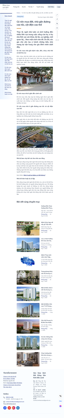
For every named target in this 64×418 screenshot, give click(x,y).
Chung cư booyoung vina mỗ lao (12, 385)
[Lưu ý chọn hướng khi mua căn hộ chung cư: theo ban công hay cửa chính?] (28, 245)
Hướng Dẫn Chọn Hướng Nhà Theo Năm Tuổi (46, 207)
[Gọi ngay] (60, 396)
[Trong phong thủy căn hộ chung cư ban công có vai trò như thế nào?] (28, 277)
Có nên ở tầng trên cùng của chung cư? (47, 338)
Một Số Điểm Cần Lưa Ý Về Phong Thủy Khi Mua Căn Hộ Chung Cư (47, 305)
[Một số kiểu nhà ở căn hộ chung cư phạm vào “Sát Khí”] (28, 294)
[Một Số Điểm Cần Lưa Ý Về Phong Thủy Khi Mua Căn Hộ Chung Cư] (28, 310)
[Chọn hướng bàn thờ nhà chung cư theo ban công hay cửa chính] (28, 359)
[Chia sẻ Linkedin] (57, 28)
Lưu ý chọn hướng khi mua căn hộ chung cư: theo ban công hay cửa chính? (46, 240)
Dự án (24, 7)
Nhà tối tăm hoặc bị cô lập (8, 93)
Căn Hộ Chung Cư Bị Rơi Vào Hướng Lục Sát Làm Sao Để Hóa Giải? (46, 321)
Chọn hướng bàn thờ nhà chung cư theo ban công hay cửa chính (46, 354)
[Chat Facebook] (60, 406)
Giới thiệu (51, 7)
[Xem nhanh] (3, 16)
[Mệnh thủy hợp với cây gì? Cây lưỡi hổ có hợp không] (28, 228)
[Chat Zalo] (60, 401)
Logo (58, 7)
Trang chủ (16, 7)
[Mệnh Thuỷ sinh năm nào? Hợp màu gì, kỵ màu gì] (28, 261)
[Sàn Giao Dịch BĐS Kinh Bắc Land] (6, 6)
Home (18, 13)
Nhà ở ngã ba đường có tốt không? (34, 175)
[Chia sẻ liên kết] (57, 14)
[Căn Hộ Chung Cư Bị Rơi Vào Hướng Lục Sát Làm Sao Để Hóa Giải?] (28, 326)
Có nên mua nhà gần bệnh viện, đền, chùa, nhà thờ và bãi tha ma (8, 61)
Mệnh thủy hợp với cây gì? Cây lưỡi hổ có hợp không (47, 223)
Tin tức (30, 7)
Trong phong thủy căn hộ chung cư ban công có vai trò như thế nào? (46, 272)
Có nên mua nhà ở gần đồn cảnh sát (8, 69)
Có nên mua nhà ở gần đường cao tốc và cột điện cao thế (8, 77)
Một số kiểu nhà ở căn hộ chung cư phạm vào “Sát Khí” (46, 289)
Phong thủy (44, 214)
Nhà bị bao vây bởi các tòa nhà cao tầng (8, 86)
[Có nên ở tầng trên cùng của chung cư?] (28, 343)
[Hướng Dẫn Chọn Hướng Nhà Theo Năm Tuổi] (28, 212)
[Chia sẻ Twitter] (57, 23)
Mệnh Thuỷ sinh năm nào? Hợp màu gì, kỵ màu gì (46, 256)
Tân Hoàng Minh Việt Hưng (14, 383)
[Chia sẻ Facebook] (57, 19)
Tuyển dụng (40, 7)
